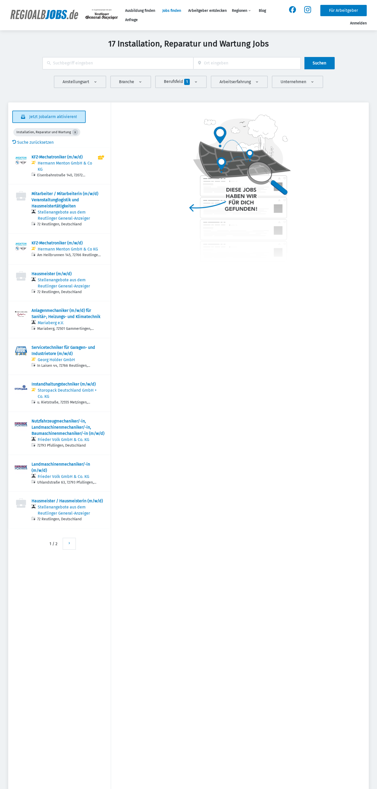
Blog (262, 10)
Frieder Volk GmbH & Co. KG (63, 439)
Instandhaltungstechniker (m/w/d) (64, 384)
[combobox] (117, 63)
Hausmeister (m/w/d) (52, 273)
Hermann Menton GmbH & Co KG (68, 249)
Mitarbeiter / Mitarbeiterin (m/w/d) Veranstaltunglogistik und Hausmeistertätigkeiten (65, 199)
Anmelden (358, 23)
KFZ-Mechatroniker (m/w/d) (57, 157)
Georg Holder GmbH (56, 359)
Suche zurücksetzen (35, 142)
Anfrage (131, 20)
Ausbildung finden (140, 10)
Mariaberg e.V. (51, 322)
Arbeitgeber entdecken (207, 10)
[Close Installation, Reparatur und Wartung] (75, 132)
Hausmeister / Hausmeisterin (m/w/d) (67, 500)
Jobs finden (171, 10)
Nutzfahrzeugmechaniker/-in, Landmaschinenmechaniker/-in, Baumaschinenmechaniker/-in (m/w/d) (68, 427)
